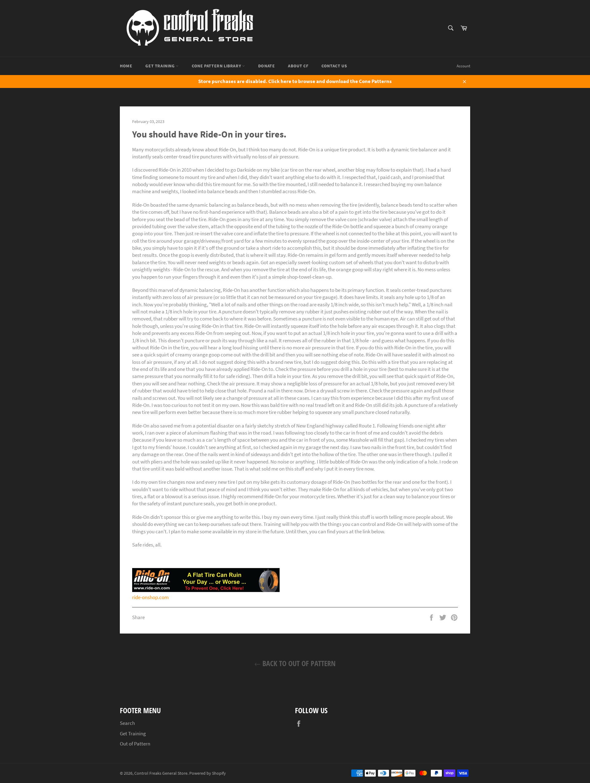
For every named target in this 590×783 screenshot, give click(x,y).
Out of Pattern (135, 743)
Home (126, 66)
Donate (266, 66)
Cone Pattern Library (217, 66)
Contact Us (334, 66)
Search (127, 723)
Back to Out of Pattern (298, 663)
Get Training (160, 66)
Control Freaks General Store (160, 773)
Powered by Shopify (207, 773)
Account (463, 66)
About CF (298, 66)
